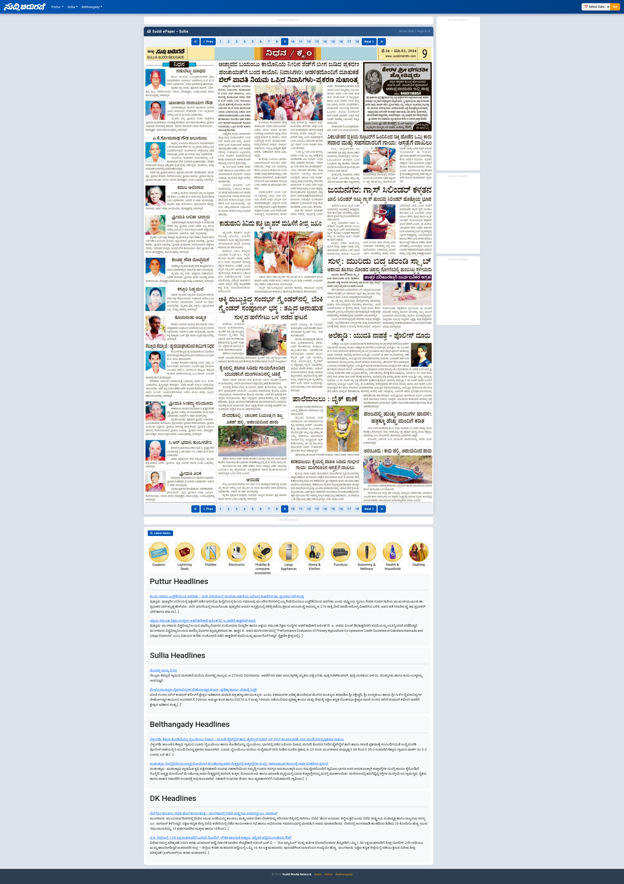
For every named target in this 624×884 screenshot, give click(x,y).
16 (341, 41)
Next (367, 41)
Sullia (318, 874)
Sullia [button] (71, 7)
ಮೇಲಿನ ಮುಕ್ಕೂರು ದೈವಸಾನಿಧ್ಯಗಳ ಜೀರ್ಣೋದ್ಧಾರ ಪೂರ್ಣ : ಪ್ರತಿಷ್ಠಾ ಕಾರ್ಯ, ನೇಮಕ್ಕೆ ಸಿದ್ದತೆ (203, 689)
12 (309, 41)
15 (333, 41)
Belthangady (344, 874)
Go (615, 7)
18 (357, 41)
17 (349, 41)
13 (317, 41)
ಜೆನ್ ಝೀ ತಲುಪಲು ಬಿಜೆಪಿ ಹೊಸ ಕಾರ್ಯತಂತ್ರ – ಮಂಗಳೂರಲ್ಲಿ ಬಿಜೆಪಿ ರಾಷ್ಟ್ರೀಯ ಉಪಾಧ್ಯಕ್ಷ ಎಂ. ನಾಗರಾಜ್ (213, 813)
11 (300, 41)
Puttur (329, 874)
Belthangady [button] (90, 7)
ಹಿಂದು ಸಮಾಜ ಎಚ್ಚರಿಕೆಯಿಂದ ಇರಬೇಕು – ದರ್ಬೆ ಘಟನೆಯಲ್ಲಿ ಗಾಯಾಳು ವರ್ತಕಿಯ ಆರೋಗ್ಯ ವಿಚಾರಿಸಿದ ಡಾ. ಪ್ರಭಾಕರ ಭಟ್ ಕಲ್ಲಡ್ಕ (227, 596)
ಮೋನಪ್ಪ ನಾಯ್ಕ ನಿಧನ (163, 670)
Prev (209, 41)
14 (325, 41)
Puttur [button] (56, 7)
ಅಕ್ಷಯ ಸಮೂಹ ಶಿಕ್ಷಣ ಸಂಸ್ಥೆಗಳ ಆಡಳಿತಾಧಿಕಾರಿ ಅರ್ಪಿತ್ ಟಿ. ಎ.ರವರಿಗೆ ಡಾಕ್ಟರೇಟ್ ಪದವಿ (203, 620)
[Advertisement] (458, 95)
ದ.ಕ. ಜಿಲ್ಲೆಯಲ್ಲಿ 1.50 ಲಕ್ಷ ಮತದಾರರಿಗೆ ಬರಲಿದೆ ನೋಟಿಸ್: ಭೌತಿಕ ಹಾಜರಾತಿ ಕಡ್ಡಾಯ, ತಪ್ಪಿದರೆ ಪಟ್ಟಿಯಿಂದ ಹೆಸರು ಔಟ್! (221, 837)
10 (292, 41)
